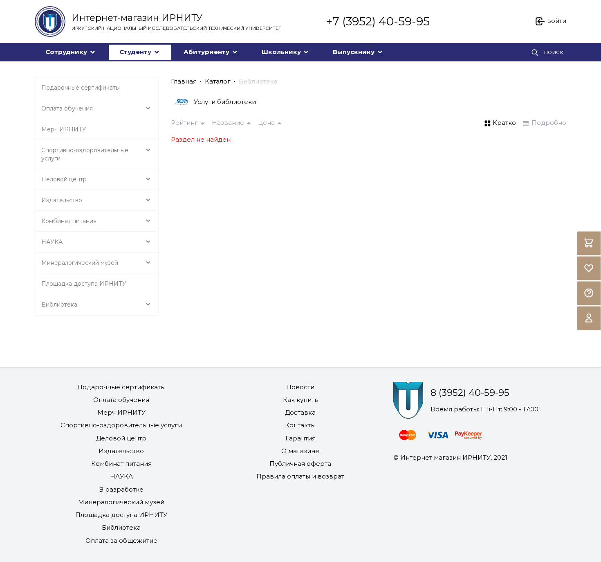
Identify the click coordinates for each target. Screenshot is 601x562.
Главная (184, 81)
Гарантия (300, 438)
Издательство (121, 451)
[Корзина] (588, 243)
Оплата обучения (121, 400)
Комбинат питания (121, 463)
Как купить (300, 400)
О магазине (300, 451)
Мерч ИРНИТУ (121, 412)
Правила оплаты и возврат (300, 476)
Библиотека (258, 81)
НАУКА (121, 476)
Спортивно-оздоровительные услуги (121, 425)
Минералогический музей (121, 502)
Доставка (300, 412)
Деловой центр (121, 438)
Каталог (218, 81)
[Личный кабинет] (588, 318)
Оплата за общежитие (121, 540)
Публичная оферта (300, 463)
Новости (300, 387)
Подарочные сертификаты (121, 387)
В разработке (121, 489)
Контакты (300, 425)
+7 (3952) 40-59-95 (378, 21)
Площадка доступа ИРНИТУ (121, 515)
